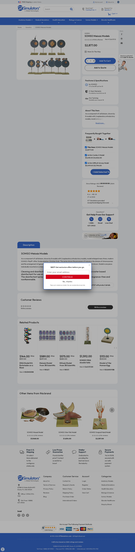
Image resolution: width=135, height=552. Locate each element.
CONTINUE (67, 277)
